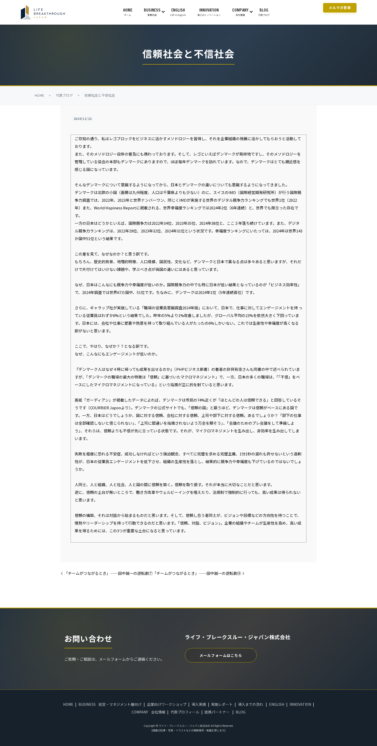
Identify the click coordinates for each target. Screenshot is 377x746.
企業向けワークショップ (166, 704)
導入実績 (199, 704)
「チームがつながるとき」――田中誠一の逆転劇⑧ (197, 573)
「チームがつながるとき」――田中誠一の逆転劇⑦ (108, 573)
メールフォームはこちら (221, 655)
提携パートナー (217, 711)
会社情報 (158, 711)
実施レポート (222, 704)
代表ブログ (64, 95)
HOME (127, 12)
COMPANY (240, 12)
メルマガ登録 (340, 7)
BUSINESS (152, 12)
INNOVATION (209, 12)
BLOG (264, 12)
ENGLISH (178, 12)
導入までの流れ (250, 704)
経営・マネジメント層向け (120, 704)
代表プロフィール (185, 711)
